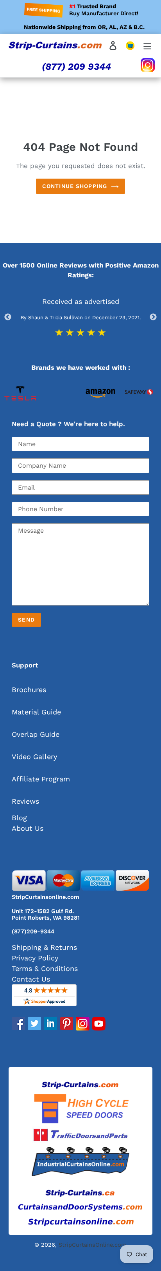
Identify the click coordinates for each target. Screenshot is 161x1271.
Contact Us (31, 979)
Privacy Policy (35, 958)
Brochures (29, 689)
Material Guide (36, 712)
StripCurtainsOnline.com (93, 1244)
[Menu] (147, 45)
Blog (19, 818)
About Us (27, 828)
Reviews (25, 801)
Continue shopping (74, 186)
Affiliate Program (41, 779)
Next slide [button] (153, 317)
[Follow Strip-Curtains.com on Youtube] (99, 1028)
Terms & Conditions (45, 968)
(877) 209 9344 (76, 66)
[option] (20, 409)
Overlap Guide (35, 734)
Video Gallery (34, 756)
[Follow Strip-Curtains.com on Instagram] (82, 1028)
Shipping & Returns (44, 947)
